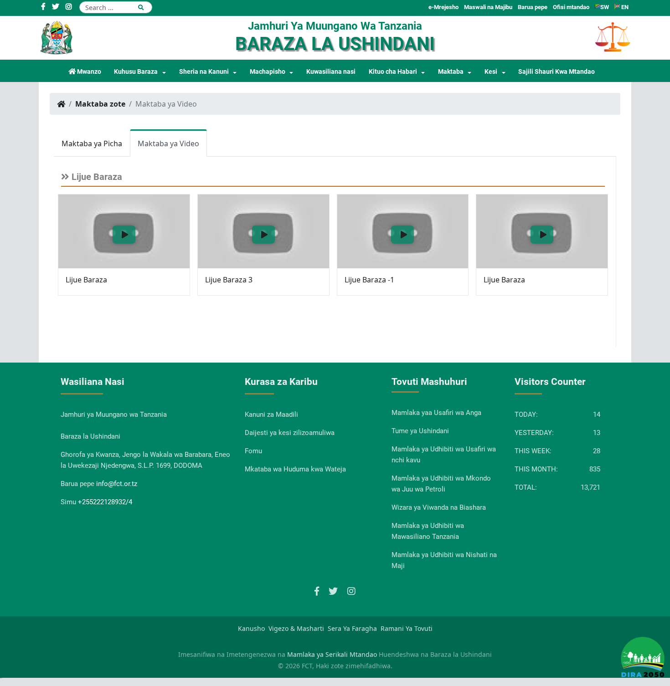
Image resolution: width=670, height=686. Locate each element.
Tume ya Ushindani (420, 431)
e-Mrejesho (443, 7)
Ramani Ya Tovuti (407, 628)
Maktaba (451, 72)
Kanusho (251, 628)
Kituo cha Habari (393, 72)
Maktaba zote (100, 104)
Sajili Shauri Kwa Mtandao (556, 72)
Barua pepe (532, 7)
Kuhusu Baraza (136, 72)
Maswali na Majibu (488, 7)
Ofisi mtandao (571, 7)
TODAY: (526, 414)
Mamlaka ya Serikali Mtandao (332, 654)
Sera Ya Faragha (352, 628)
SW (604, 7)
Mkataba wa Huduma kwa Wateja (295, 469)
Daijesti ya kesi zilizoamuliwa (290, 433)
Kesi (490, 72)
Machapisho (267, 72)
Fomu (253, 451)
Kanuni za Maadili (271, 414)
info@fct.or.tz (116, 484)
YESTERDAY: (534, 433)
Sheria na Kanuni (204, 72)
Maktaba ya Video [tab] (168, 143)
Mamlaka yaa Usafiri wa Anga (436, 413)
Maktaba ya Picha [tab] (92, 143)
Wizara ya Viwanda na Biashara (439, 507)
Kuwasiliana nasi (331, 72)
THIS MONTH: (536, 469)
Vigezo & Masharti (296, 628)
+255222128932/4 (105, 502)
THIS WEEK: (533, 451)
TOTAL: (526, 487)
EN (624, 7)
